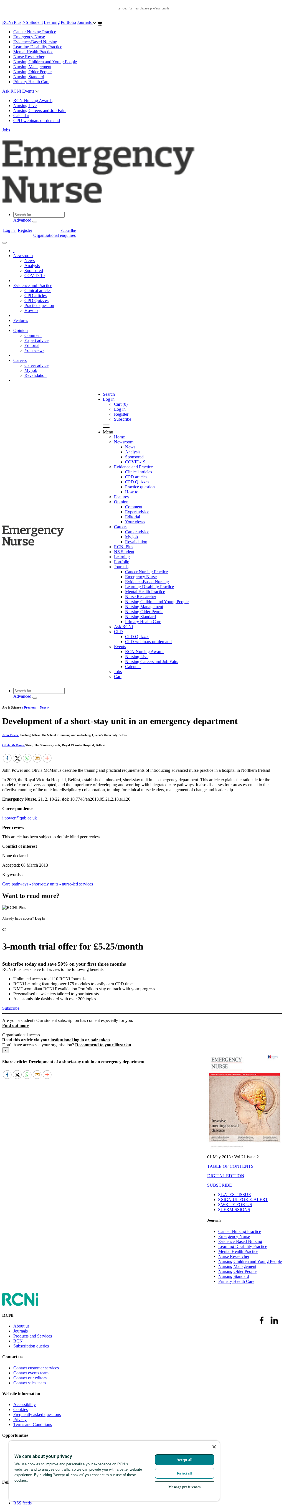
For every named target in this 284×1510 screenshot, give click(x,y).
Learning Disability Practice (37, 46)
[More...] (47, 758)
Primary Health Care (31, 81)
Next (43, 707)
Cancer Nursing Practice (34, 31)
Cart (117, 676)
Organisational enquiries (54, 235)
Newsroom (23, 255)
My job (30, 370)
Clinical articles (37, 290)
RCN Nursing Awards (32, 100)
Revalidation (35, 375)
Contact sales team (29, 1382)
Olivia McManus (13, 745)
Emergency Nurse (29, 36)
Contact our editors (30, 1378)
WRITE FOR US (236, 1204)
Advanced (22, 220)
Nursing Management (32, 66)
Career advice (36, 365)
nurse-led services (77, 884)
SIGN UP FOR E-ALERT (244, 1199)
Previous (30, 707)
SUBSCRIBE (219, 1185)
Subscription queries (31, 1346)
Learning (52, 22)
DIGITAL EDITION (225, 1175)
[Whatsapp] (27, 758)
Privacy (20, 1419)
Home (119, 437)
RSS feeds (22, 1503)
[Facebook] (7, 758)
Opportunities (15, 1435)
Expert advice (36, 340)
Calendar (21, 115)
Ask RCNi (11, 91)
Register (25, 230)
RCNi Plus (11, 22)
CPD (118, 631)
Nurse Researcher (28, 56)
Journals (85, 22)
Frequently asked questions (37, 1414)
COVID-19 (34, 275)
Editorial (31, 345)
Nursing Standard (28, 76)
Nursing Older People (32, 71)
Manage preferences (184, 1487)
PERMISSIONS (235, 1209)
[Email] (37, 758)
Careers (20, 360)
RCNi (7, 1315)
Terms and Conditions (32, 1424)
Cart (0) (121, 404)
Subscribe (68, 231)
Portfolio (68, 22)
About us (21, 1326)
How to (31, 310)
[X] (17, 758)
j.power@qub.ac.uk (19, 818)
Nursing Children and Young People (45, 61)
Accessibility (24, 1404)
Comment (33, 335)
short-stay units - (46, 884)
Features (20, 320)
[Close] (214, 1446)
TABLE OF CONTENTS (230, 1166)
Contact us (12, 1356)
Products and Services (32, 1336)
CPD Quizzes (36, 300)
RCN (18, 1341)
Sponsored (33, 270)
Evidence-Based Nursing (35, 41)
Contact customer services (36, 1368)
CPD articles (35, 295)
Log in (9, 230)
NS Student (32, 22)
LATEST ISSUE (235, 1194)
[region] (114, 1471)
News (29, 260)
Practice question (39, 305)
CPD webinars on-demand (36, 120)
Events (28, 91)
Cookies (20, 1409)
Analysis (32, 265)
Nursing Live (25, 105)
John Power (10, 735)
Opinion (20, 330)
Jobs (6, 130)
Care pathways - (16, 884)
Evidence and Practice (32, 285)
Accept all (184, 1460)
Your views (34, 350)
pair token (99, 1039)
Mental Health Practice (33, 51)
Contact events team (31, 1373)
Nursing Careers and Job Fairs (39, 110)
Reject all (184, 1473)
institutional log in (67, 1039)
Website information (21, 1393)
